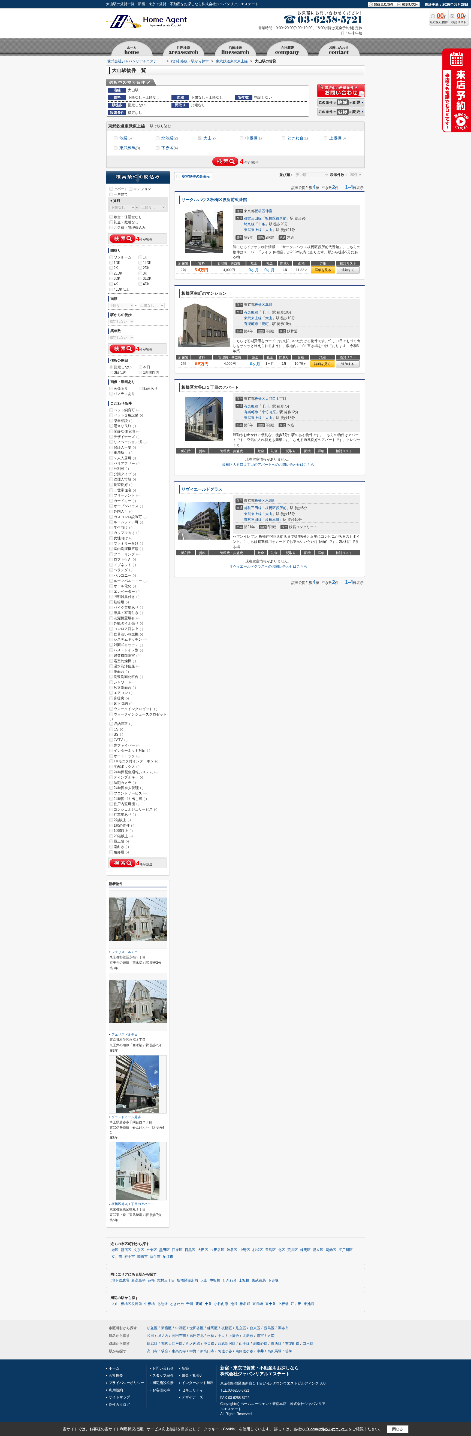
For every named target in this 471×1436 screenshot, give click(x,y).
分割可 (121, 469)
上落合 (233, 1336)
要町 (265, 324)
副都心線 (260, 1343)
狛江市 (168, 1257)
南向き (121, 847)
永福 (210, 1336)
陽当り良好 (125, 426)
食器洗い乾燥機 (128, 634)
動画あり (150, 389)
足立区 (318, 1250)
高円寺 (152, 1351)
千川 (265, 312)
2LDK (118, 273)
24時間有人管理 (128, 788)
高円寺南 (179, 1336)
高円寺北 (196, 1336)
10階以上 (123, 831)
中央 (221, 1336)
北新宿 (248, 1336)
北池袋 (169, 138)
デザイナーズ (127, 437)
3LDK (147, 278)
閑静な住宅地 (127, 431)
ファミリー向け (128, 543)
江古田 (296, 1304)
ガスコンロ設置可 (130, 517)
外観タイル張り (128, 623)
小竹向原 (269, 412)
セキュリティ (192, 1390)
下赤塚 (169, 147)
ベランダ (123, 570)
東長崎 (257, 1304)
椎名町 (245, 1304)
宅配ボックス (127, 767)
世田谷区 (217, 1250)
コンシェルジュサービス (135, 809)
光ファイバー (127, 745)
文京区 (139, 1250)
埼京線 (249, 224)
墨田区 (164, 1250)
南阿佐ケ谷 (244, 1351)
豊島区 (270, 1250)
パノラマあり (124, 394)
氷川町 (270, 500)
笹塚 (288, 1351)
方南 (270, 1336)
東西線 (276, 1343)
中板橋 (253, 138)
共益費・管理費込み (130, 228)
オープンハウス (128, 506)
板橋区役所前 (275, 218)
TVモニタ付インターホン (136, 761)
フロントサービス (130, 793)
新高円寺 (207, 1351)
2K (116, 268)
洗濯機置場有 (127, 618)
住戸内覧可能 (127, 804)
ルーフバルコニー (130, 581)
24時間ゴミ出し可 (130, 799)
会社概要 (116, 1375)
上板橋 (337, 138)
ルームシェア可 (128, 522)
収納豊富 (123, 724)
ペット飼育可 (127, 410)
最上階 (121, 841)
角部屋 (121, 852)
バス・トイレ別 (128, 650)
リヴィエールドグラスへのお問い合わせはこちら (268, 566)
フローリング (127, 554)
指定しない (123, 367)
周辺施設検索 (163, 1383)
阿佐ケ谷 (225, 1351)
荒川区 (292, 1250)
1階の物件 (124, 825)
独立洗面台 (125, 688)
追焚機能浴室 (127, 655)
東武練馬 (129, 147)
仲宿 (268, 211)
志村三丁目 (166, 1280)
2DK (146, 268)
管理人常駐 (125, 479)
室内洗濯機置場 (128, 549)
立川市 (116, 1257)
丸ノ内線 (193, 1343)
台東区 (151, 1250)
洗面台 (121, 672)
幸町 (268, 305)
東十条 (270, 1304)
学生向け (123, 527)
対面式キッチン (128, 645)
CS (118, 729)
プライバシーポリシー (126, 1383)
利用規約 (116, 1390)
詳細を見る (323, 270)
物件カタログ (119, 1404)
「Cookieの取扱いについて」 (326, 1429)
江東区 (177, 1250)
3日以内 (120, 372)
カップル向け (127, 533)
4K (116, 284)
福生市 (155, 1257)
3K (145, 273)
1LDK (147, 263)
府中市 (129, 1257)
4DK (146, 284)
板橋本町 (272, 520)
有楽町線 (251, 312)
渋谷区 (232, 1250)
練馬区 (305, 1250)
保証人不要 (125, 447)
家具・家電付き (128, 613)
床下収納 (123, 703)
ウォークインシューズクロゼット (138, 716)
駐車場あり (125, 815)
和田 (150, 1336)
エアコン (123, 693)
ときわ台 (297, 138)
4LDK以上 (121, 289)
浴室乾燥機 (125, 661)
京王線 (308, 1343)
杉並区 (257, 1250)
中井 (260, 1351)
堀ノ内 (163, 1336)
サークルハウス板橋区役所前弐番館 (214, 199)
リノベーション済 (130, 442)
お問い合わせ (163, 1368)
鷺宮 (260, 1336)
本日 (146, 367)
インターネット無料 (198, 1383)
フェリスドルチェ (124, 952)
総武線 (152, 1343)
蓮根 (151, 1280)
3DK (117, 278)
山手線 (244, 1343)
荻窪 (164, 1351)
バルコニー (125, 575)
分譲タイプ (125, 474)
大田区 (203, 1250)
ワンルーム (122, 257)
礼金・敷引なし (126, 222)
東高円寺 (179, 1351)
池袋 (125, 138)
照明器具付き (127, 597)
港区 (115, 1250)
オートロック (127, 756)
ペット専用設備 (128, 415)
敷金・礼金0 (191, 1375)
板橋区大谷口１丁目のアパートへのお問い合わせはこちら (268, 465)
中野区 (245, 1250)
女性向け (123, 538)
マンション (142, 189)
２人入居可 (125, 458)
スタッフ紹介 (163, 1375)
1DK (117, 263)
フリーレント (127, 495)
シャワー (123, 682)
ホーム (114, 1368)
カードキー (125, 501)
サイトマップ (119, 1397)
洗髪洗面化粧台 (128, 677)
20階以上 (123, 836)
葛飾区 (331, 1250)
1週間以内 (151, 372)
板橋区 (260, 211)
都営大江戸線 (171, 1343)
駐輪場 (121, 602)
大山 (209, 138)
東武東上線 (253, 230)
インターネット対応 (132, 751)
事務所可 (123, 453)
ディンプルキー (128, 777)
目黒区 (190, 1250)
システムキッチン (130, 639)
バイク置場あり (128, 608)
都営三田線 (253, 218)
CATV (121, 740)
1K (145, 257)
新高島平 (138, 1280)
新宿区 (126, 1250)
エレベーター (127, 591)
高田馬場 (274, 1351)
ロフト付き (125, 559)
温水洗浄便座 (127, 666)
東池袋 (309, 1304)
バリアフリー (127, 463)
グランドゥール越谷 (126, 1117)
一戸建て (121, 194)
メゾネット (125, 565)
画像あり (121, 389)
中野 (193, 1351)
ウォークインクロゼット (135, 709)
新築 (185, 1368)
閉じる (397, 1429)
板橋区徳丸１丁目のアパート (132, 1204)
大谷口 (270, 399)
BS (118, 734)
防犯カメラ (125, 783)
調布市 (142, 1257)
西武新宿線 (226, 1343)
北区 (281, 1250)
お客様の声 (161, 1390)
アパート (121, 189)
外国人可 (123, 511)
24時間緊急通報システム (136, 772)
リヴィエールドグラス (202, 489)
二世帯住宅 (125, 490)
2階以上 (122, 820)
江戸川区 (346, 1250)
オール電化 (125, 586)
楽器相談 (123, 421)
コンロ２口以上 (128, 629)
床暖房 (121, 698)
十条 (261, 224)
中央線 (209, 1343)
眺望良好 (123, 485)
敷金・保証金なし (128, 217)
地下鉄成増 (120, 1280)
